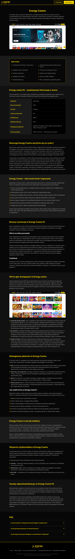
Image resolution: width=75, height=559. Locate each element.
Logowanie (58, 2)
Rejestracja (69, 2)
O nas (11, 550)
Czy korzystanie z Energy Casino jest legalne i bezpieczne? (29, 523)
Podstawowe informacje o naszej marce (23, 65)
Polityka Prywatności (30, 550)
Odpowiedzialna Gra (44, 550)
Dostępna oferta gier (18, 73)
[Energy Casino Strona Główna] (5, 2)
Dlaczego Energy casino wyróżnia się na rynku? (50, 66)
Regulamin (18, 550)
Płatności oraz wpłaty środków (48, 73)
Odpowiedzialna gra (18, 79)
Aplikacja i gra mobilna (18, 76)
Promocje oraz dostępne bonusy (48, 70)
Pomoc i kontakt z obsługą (46, 76)
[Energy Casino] (37, 546)
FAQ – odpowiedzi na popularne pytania (50, 79)
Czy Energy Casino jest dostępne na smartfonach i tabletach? (30, 534)
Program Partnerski (59, 550)
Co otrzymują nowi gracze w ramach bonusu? (25, 528)
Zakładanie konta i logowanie (20, 70)
